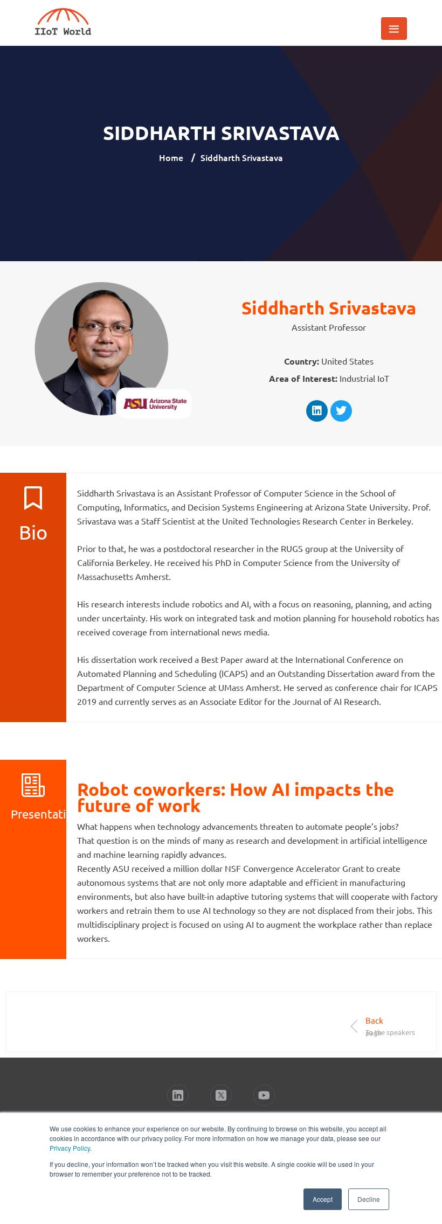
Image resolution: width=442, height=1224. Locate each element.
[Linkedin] (317, 411)
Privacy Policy (70, 1147)
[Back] (354, 1026)
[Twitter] (341, 411)
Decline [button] (368, 1199)
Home (171, 157)
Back (374, 1020)
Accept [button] (323, 1199)
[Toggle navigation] (394, 28)
